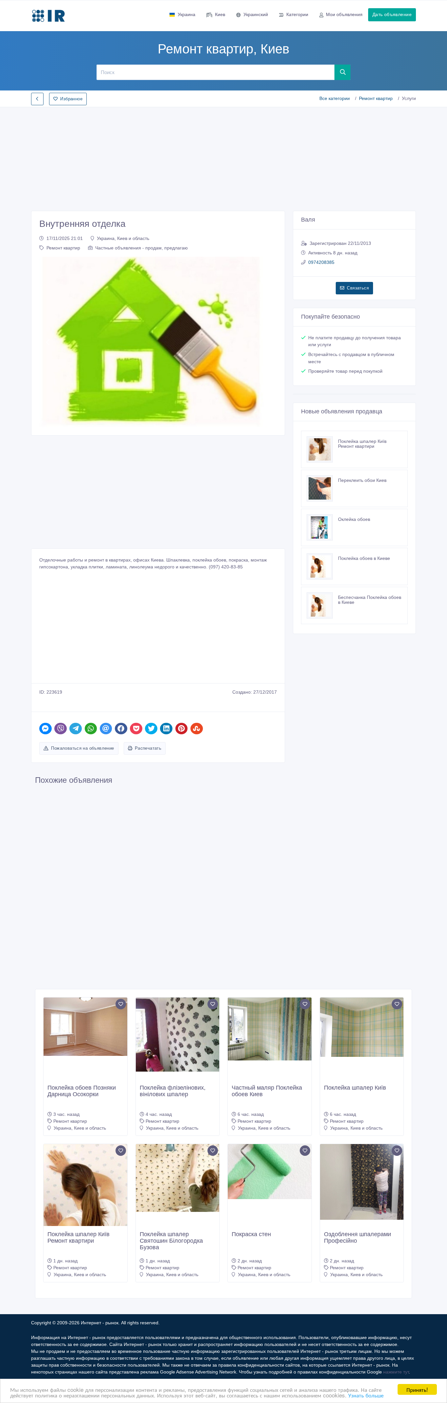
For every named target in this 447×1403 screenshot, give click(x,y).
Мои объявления (344, 14)
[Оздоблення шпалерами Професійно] (362, 1182)
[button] (47, 342)
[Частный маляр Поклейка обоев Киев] (270, 1029)
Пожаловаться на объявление (82, 748)
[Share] (45, 728)
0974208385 (321, 262)
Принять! (417, 1389)
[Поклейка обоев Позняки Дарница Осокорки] (85, 1027)
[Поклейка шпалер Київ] (362, 1027)
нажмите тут (396, 1371)
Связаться (358, 288)
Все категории (334, 98)
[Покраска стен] (270, 1171)
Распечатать (148, 748)
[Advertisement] (223, 157)
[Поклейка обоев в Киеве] (322, 566)
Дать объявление (392, 14)
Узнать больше (366, 1395)
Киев (220, 14)
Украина (186, 14)
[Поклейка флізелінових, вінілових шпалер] (178, 1035)
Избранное (71, 98)
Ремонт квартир (376, 98)
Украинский (255, 14)
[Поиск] (342, 72)
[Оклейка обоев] (322, 527)
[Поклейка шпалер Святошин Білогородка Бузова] (178, 1178)
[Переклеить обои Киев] (322, 488)
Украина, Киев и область (123, 238)
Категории (297, 14)
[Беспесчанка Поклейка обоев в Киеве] (322, 605)
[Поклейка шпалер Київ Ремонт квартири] (322, 449)
